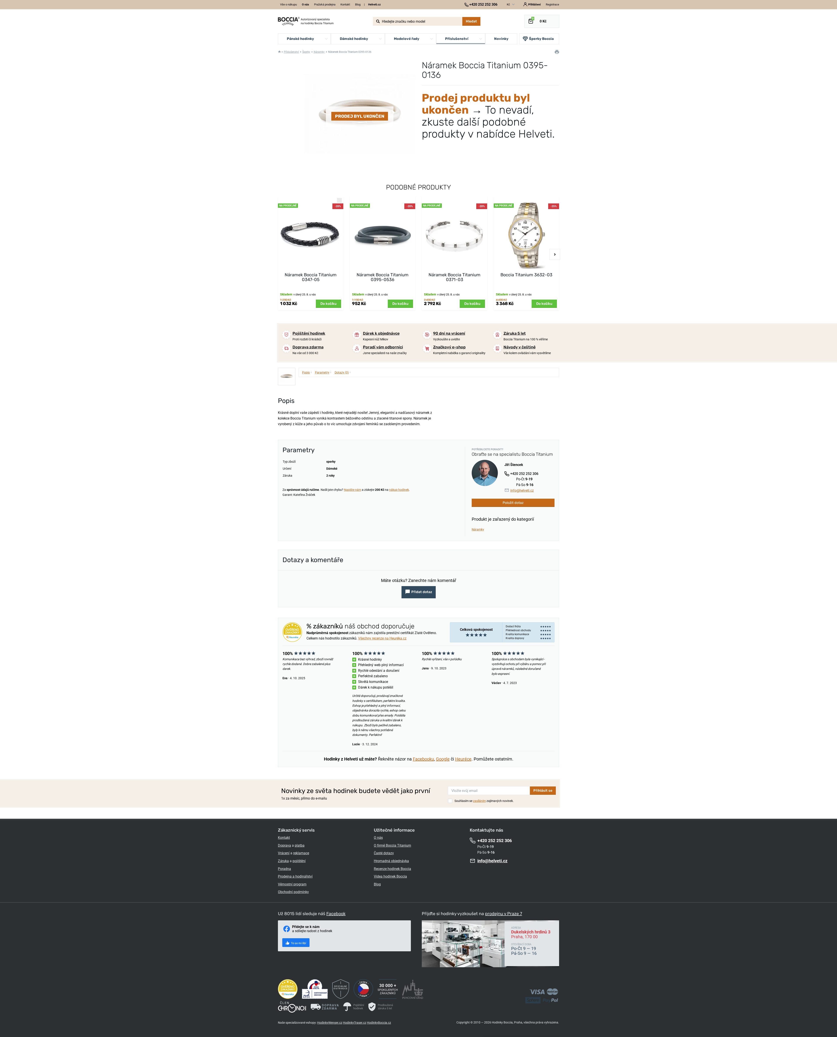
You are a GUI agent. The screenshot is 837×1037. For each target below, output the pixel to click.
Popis (307, 372)
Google (443, 759)
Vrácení (283, 853)
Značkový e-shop (449, 347)
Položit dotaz (513, 503)
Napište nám (352, 489)
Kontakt (345, 4)
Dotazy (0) (343, 372)
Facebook (335, 913)
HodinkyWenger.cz (329, 1022)
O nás (378, 838)
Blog (358, 4)
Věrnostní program (292, 884)
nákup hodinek (399, 489)
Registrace (552, 4)
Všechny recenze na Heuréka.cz (382, 638)
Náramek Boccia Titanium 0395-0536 (382, 277)
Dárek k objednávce (381, 333)
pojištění (299, 861)
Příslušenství (291, 51)
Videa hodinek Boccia (390, 876)
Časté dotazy (384, 853)
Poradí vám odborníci (383, 347)
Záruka (283, 861)
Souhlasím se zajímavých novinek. (484, 801)
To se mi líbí (298, 943)
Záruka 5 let (515, 333)
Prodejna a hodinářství (295, 876)
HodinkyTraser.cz (354, 1022)
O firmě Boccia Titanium (392, 845)
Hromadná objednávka (391, 861)
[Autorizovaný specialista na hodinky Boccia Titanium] (289, 21)
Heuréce (463, 759)
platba (300, 845)
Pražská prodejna (324, 4)
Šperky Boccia (541, 39)
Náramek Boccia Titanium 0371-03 (454, 277)
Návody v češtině (520, 347)
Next (554, 254)
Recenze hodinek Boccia (392, 869)
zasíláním (479, 801)
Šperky (306, 51)
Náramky (319, 51)
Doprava (284, 845)
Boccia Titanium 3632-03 (526, 274)
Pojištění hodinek (309, 333)
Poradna (284, 869)
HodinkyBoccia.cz (379, 1022)
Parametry (323, 372)
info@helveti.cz (522, 490)
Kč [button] (509, 4)
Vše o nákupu (288, 4)
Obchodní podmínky (293, 892)
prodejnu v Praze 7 (503, 913)
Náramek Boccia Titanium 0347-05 (311, 277)
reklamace (301, 853)
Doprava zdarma (308, 347)
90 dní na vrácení (449, 333)
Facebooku (423, 759)
